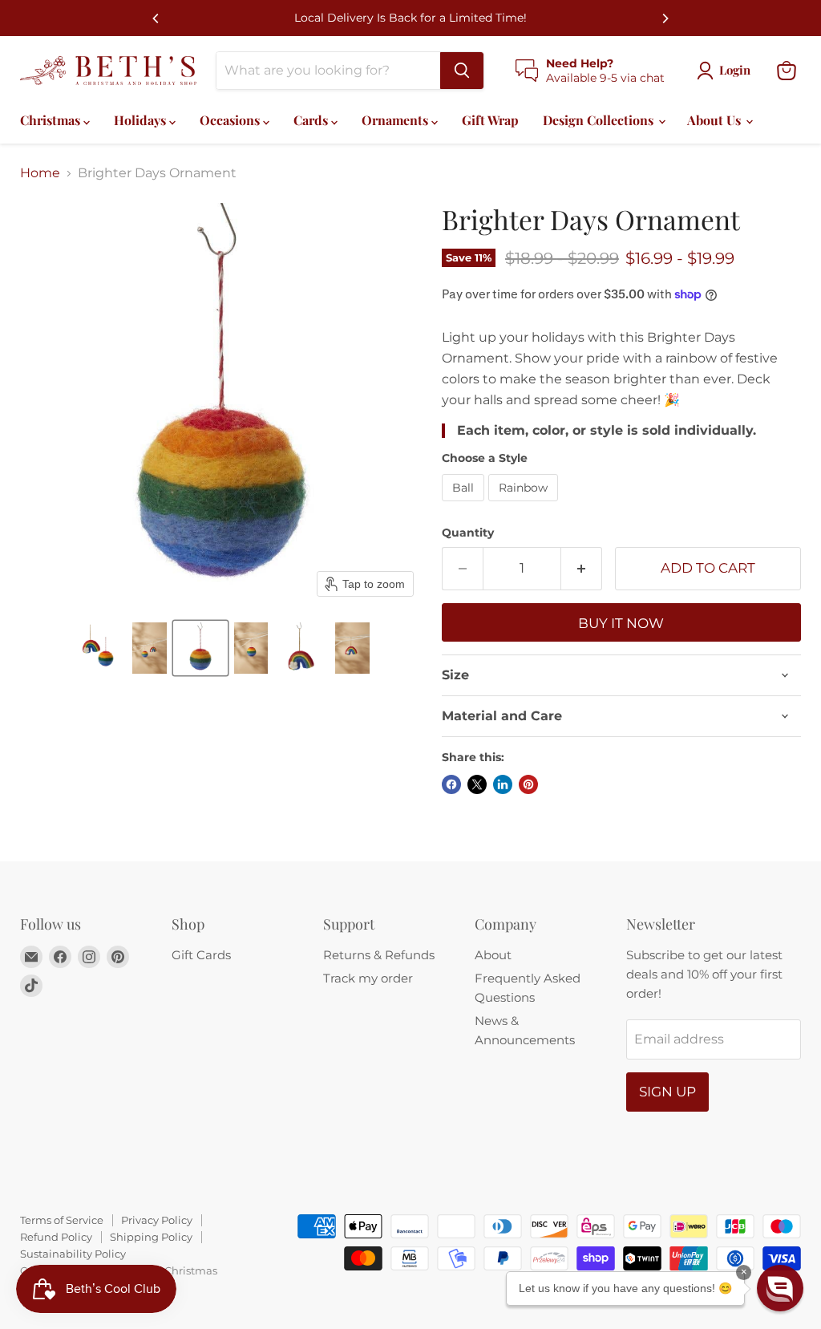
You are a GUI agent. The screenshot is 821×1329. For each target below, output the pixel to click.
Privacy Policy (156, 1220)
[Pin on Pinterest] (528, 784)
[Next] (664, 18)
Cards (312, 119)
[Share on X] (477, 784)
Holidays (141, 119)
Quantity (468, 532)
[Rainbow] (525, 505)
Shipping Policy (151, 1236)
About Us (715, 119)
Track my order (368, 978)
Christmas (51, 119)
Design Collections (600, 119)
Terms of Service (61, 1220)
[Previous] (156, 18)
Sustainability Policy (73, 1253)
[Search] (461, 70)
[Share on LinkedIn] (502, 784)
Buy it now (621, 623)
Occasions (231, 119)
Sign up (667, 1092)
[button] (98, 648)
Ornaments (396, 119)
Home (40, 173)
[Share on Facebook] (451, 784)
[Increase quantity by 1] (581, 568)
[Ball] (465, 505)
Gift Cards (201, 954)
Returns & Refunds (379, 954)
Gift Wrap (490, 119)
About (493, 954)
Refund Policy (56, 1236)
